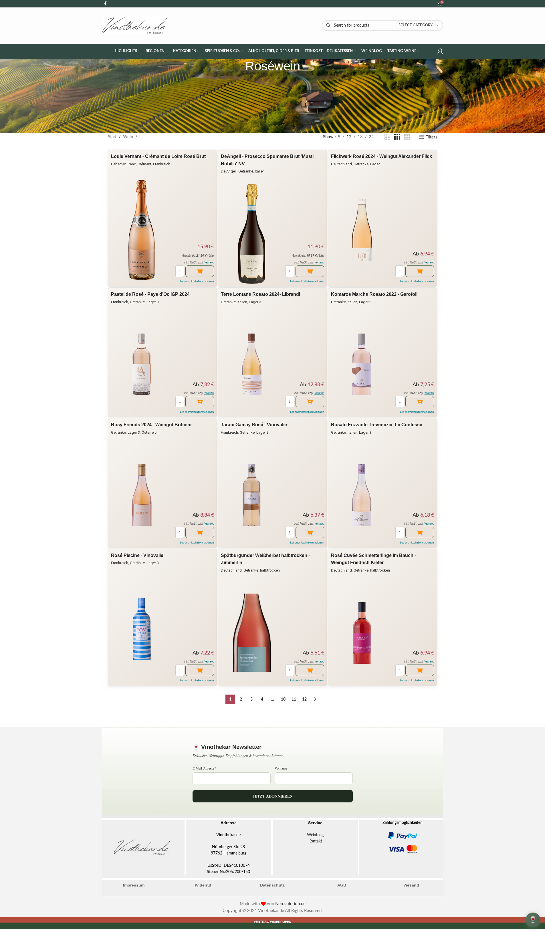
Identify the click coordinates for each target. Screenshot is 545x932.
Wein (128, 137)
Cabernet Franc (123, 164)
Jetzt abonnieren (273, 796)
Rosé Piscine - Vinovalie (137, 555)
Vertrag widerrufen (272, 921)
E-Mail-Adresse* (204, 768)
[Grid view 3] (397, 137)
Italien (260, 171)
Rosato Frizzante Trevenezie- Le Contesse (376, 424)
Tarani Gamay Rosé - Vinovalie (254, 424)
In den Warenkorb (199, 271)
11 (294, 699)
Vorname (281, 768)
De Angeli (229, 171)
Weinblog (315, 835)
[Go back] (238, 66)
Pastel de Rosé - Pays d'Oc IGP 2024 (150, 294)
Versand (209, 262)
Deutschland (341, 164)
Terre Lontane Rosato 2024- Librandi (260, 294)
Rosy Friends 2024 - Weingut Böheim (151, 424)
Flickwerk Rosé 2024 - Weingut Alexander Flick (381, 156)
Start (112, 137)
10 (283, 699)
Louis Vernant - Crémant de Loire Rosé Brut (158, 156)
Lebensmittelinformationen (197, 281)
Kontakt (315, 841)
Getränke (245, 171)
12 (304, 699)
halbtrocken (270, 570)
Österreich (150, 432)
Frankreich (161, 164)
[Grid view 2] (387, 137)
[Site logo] (134, 25)
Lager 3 (376, 164)
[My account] (440, 51)
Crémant (144, 164)
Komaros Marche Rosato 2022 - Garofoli (374, 294)
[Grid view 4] (407, 137)
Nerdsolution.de (290, 904)
